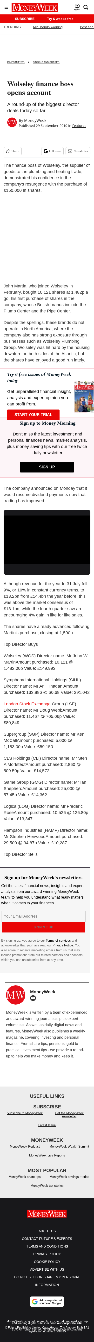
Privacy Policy (47, 1259)
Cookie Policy (47, 1266)
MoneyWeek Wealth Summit (69, 1151)
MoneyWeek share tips (25, 1181)
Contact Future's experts (47, 1243)
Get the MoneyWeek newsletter (69, 1119)
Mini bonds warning (48, 27)
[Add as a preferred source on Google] (47, 1306)
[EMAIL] (34, 998)
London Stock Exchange (27, 704)
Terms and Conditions (47, 1251)
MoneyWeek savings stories (69, 1181)
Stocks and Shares (46, 62)
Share (16, 151)
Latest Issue (47, 1130)
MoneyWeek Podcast (25, 1151)
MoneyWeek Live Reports (47, 1160)
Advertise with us (47, 1274)
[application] (47, 540)
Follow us (55, 151)
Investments (16, 62)
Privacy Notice (63, 945)
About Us (47, 1236)
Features (79, 125)
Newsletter (81, 151)
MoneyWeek (35, 120)
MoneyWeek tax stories (47, 1190)
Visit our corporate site (66, 1328)
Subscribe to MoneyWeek (25, 1118)
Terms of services (59, 940)
